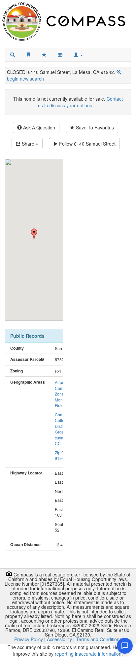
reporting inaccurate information (88, 653)
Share (28, 143)
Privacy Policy (28, 639)
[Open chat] (125, 646)
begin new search (25, 78)
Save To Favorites (94, 127)
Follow (87, 143)
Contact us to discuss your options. (80, 102)
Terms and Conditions (99, 639)
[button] (78, 55)
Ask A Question (38, 127)
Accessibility (59, 639)
